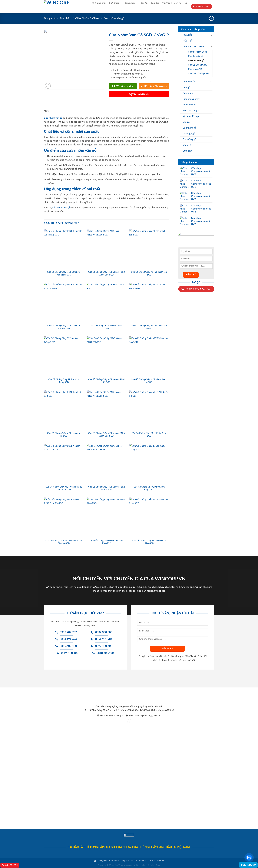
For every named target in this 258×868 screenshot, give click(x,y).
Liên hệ (177, 2)
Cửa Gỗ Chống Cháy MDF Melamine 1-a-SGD (149, 380)
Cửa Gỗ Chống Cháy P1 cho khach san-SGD (149, 273)
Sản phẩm (130, 2)
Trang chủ (100, 2)
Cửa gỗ (186, 87)
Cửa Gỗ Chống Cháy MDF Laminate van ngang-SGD (63, 273)
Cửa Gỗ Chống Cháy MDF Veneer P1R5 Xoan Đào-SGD (106, 434)
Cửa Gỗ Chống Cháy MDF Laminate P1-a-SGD (106, 542)
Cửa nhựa (188, 93)
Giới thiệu (114, 2)
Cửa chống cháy (191, 99)
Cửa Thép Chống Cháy (198, 73)
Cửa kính (187, 151)
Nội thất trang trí (191, 110)
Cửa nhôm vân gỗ (113, 18)
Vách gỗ (187, 145)
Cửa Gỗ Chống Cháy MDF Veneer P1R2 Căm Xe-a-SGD (64, 488)
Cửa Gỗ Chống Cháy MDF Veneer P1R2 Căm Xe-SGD (64, 542)
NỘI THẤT (188, 41)
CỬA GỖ (187, 35)
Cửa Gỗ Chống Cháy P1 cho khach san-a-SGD (149, 327)
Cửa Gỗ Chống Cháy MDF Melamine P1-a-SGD (149, 542)
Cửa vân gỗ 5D (195, 69)
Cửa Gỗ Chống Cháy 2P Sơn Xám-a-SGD (106, 327)
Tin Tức (166, 2)
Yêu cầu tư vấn (249, 865)
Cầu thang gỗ (189, 128)
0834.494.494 (11, 865)
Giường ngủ (189, 133)
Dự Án (144, 2)
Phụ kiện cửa (189, 104)
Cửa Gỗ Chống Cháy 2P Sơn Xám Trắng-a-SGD (149, 488)
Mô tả (47, 110)
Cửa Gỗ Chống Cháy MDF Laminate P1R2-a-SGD (63, 327)
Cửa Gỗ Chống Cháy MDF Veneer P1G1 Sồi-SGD (106, 380)
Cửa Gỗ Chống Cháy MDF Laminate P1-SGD (63, 434)
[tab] (47, 111)
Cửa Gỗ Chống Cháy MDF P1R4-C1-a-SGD (149, 434)
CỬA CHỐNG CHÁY (87, 18)
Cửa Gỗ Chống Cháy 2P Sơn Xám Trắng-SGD (63, 380)
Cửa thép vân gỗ (195, 56)
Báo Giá (155, 2)
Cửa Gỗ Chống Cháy (197, 65)
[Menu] (95, 10)
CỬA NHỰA (189, 81)
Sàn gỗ (186, 122)
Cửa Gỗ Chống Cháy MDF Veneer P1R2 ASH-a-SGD (106, 488)
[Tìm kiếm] (186, 3)
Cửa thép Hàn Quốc (197, 52)
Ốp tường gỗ (189, 139)
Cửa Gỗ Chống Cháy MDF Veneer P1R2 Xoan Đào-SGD (106, 273)
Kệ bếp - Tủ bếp (191, 116)
